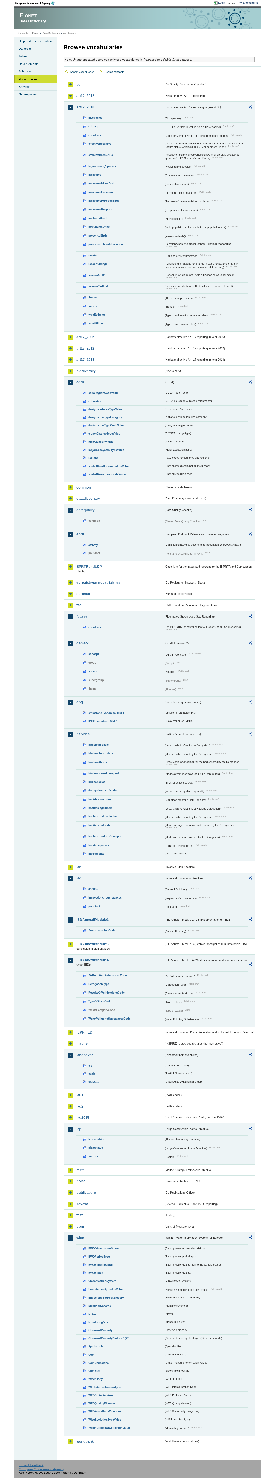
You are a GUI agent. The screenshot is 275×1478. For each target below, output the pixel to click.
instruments (96, 853)
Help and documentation (35, 41)
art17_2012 (85, 348)
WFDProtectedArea (100, 1395)
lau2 (79, 1106)
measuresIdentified (101, 183)
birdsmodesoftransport (103, 773)
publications (86, 1192)
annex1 (93, 888)
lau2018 (82, 1117)
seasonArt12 (96, 275)
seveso (82, 1204)
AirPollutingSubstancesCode (107, 975)
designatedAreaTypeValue (105, 409)
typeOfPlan (95, 323)
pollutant (94, 906)
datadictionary (88, 498)
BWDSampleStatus (100, 1264)
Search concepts (114, 72)
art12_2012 (85, 96)
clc (90, 1065)
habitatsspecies (98, 845)
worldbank (85, 1441)
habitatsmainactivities (102, 816)
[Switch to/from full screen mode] (234, 3)
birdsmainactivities (101, 753)
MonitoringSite (98, 1322)
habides (83, 734)
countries (94, 135)
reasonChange (97, 264)
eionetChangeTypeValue (104, 433)
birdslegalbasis (98, 744)
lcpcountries (96, 1139)
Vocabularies (28, 79)
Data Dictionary (51, 33)
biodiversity (86, 371)
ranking (93, 255)
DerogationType (98, 984)
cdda (80, 382)
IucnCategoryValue (100, 441)
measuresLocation (100, 192)
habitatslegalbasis (100, 808)
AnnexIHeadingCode (101, 930)
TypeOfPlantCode (99, 1001)
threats (92, 297)
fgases (81, 616)
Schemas (25, 71)
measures (94, 174)
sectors (93, 1156)
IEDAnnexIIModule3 (92, 944)
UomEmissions (98, 1362)
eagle (91, 1073)
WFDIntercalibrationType (104, 1387)
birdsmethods (97, 762)
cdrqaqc (93, 126)
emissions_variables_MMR (106, 712)
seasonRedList (98, 286)
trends (92, 306)
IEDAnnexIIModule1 (92, 920)
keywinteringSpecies (102, 166)
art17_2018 (85, 359)
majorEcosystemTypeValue (106, 450)
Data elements (28, 64)
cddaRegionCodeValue (103, 393)
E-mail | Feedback (31, 1465)
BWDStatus (95, 1272)
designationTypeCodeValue (106, 425)
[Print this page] (229, 3)
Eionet (36, 33)
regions (93, 457)
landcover (84, 1055)
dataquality (85, 510)
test (79, 1215)
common (83, 487)
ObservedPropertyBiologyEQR (108, 1338)
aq (78, 84)
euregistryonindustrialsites (98, 582)
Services (24, 86)
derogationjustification (103, 790)
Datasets (25, 48)
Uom (91, 1354)
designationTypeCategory (105, 417)
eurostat (83, 594)
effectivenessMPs (99, 143)
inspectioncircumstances (105, 897)
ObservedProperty (100, 1330)
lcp (78, 1129)
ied (78, 878)
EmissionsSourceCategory (106, 1297)
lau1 (79, 1095)
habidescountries (99, 799)
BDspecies (95, 117)
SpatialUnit (95, 1346)
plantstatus (95, 1147)
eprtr (80, 534)
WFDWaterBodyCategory (104, 1411)
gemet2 (82, 643)
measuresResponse (101, 209)
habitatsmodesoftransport (105, 836)
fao (79, 605)
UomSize (94, 1370)
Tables (23, 56)
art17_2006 (85, 337)
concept (93, 654)
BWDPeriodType (99, 1256)
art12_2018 (85, 107)
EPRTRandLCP (89, 566)
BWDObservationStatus (103, 1248)
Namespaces (28, 94)
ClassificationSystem (102, 1281)
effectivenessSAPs (100, 155)
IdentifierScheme (99, 1305)
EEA (36, 3)
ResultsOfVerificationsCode (106, 992)
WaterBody (95, 1379)
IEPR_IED (84, 1032)
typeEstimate (96, 314)
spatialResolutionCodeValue (107, 474)
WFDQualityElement (101, 1403)
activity (93, 545)
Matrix (92, 1314)
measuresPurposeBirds (103, 200)
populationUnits (99, 226)
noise (81, 1181)
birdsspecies (96, 782)
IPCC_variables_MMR (102, 721)
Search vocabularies (82, 72)
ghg (79, 702)
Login (221, 3)
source (92, 671)
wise (80, 1238)
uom (80, 1226)
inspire (82, 1043)
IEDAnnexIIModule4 (92, 960)
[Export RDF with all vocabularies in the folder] (250, 107)
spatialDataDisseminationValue (108, 466)
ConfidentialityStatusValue (105, 1289)
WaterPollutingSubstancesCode (109, 1018)
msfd (80, 1170)
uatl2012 (93, 1081)
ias (78, 867)
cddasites (94, 401)
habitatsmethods (99, 825)
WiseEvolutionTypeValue (104, 1419)
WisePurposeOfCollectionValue (109, 1427)
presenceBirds (97, 235)
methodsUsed (97, 218)
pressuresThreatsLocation (105, 244)
